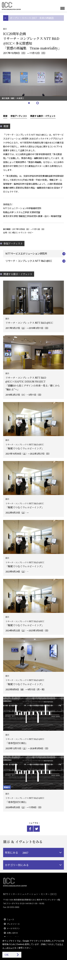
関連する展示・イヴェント (43, 115)
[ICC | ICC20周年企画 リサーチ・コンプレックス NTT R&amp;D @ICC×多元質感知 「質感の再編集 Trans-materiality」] (30, 829)
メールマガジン (13, 928)
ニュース (10, 919)
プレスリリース (13, 924)
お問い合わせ (12, 933)
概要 (5, 115)
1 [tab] (29, 103)
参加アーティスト (18, 115)
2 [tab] (37, 103)
